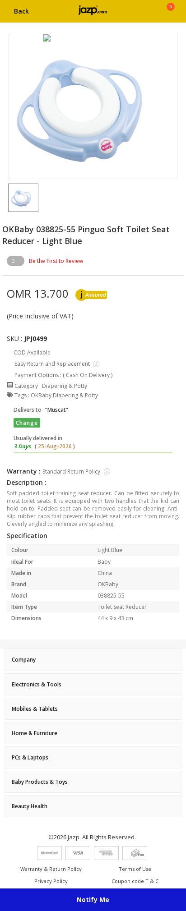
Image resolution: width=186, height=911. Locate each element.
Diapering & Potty (64, 386)
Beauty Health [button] (29, 806)
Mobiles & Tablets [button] (35, 709)
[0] (170, 14)
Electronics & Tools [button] (36, 684)
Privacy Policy (51, 881)
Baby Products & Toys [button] (40, 782)
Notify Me (93, 899)
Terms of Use (135, 868)
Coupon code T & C (135, 881)
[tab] (93, 659)
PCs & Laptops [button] (30, 757)
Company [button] (24, 659)
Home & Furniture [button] (34, 733)
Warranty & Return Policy (51, 868)
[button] (8, 198)
